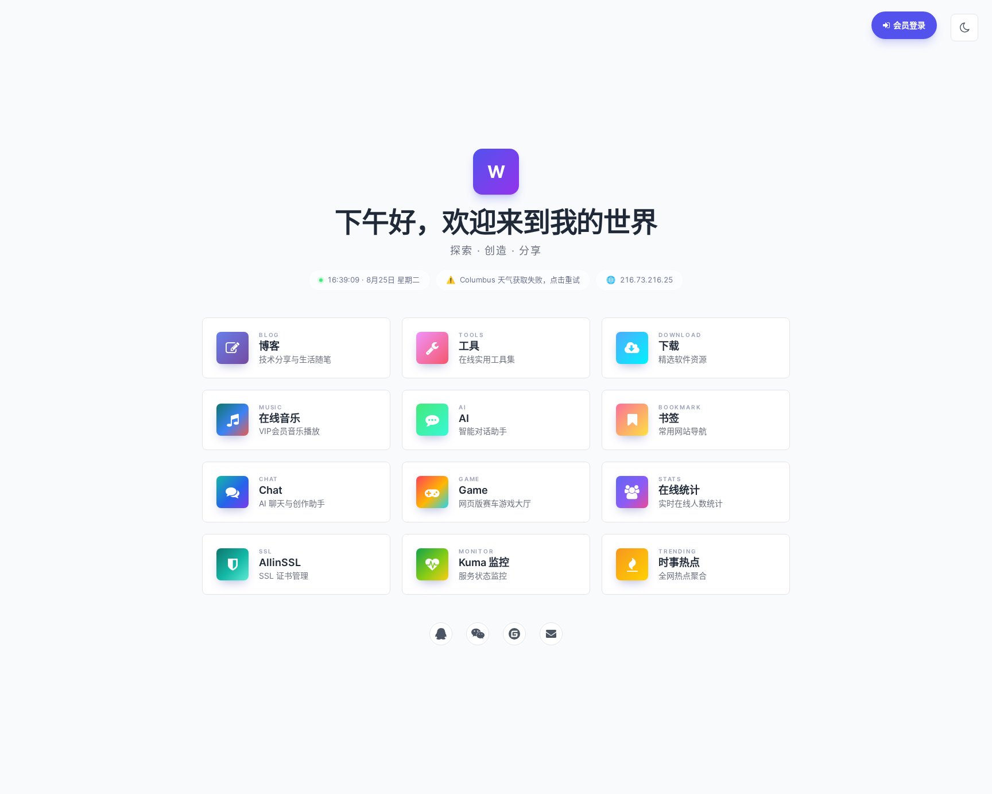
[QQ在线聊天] (440, 633)
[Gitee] (514, 633)
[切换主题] (964, 27)
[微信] (477, 633)
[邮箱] (551, 633)
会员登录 (909, 25)
